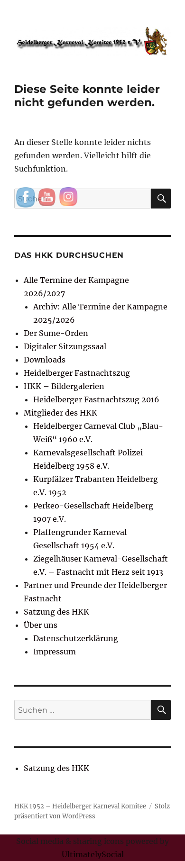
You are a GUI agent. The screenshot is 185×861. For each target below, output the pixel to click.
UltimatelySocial (93, 854)
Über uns (40, 625)
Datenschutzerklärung (75, 638)
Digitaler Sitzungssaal (65, 346)
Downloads (44, 359)
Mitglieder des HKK (60, 412)
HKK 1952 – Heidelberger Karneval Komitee (80, 806)
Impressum (54, 651)
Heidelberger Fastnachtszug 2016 (96, 399)
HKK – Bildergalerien (64, 386)
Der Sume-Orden (56, 333)
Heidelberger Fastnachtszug (77, 373)
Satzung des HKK (56, 611)
